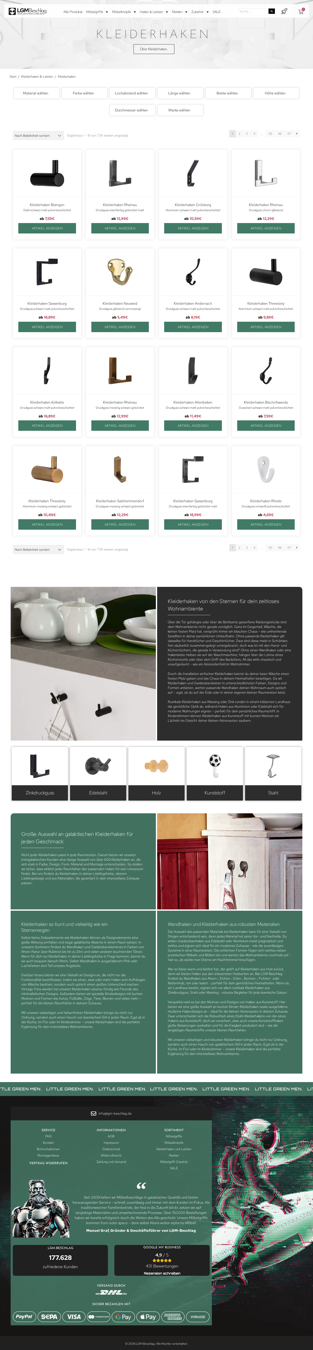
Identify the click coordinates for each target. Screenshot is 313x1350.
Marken (177, 12)
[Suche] (271, 11)
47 (289, 134)
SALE (217, 12)
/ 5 (162, 1260)
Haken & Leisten (151, 12)
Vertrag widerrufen (48, 1163)
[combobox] (37, 93)
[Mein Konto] (284, 11)
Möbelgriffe (94, 12)
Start (13, 76)
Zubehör (197, 12)
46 (280, 134)
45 (270, 134)
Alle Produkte (73, 12)
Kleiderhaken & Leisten (37, 76)
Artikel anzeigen (47, 228)
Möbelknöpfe (121, 12)
